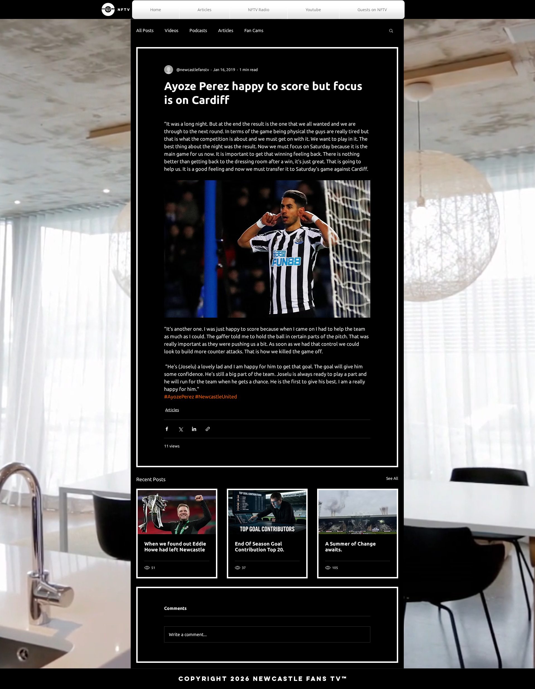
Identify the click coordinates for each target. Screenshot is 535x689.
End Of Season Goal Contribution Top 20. (259, 546)
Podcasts (198, 30)
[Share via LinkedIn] (194, 429)
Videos (171, 30)
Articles (225, 30)
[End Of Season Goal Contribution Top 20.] (267, 512)
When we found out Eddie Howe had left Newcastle (175, 546)
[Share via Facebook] (166, 429)
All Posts (145, 30)
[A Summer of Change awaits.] (357, 512)
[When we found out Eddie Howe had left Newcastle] (177, 512)
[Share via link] (207, 429)
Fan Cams (253, 30)
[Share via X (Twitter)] (180, 429)
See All (392, 478)
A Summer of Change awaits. (350, 546)
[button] (391, 30)
